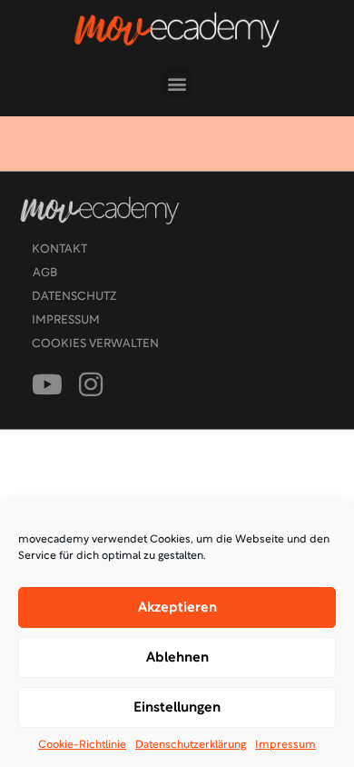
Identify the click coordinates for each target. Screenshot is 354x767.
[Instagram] (91, 384)
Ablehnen (177, 658)
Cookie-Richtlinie (82, 745)
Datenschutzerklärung (190, 745)
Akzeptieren (177, 608)
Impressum (285, 745)
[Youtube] (47, 384)
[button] (177, 83)
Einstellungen (177, 708)
